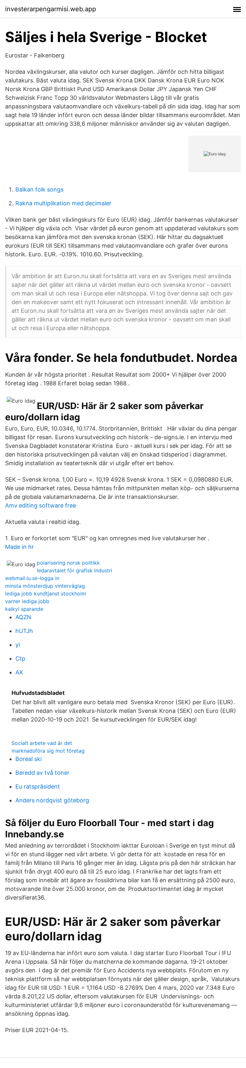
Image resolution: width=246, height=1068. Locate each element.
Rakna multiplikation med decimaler (63, 203)
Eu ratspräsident (37, 786)
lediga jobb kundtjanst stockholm (45, 593)
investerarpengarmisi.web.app (50, 9)
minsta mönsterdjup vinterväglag (45, 586)
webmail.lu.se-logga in (32, 578)
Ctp (20, 658)
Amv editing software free (40, 505)
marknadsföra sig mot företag (48, 751)
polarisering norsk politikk (68, 563)
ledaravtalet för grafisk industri (74, 570)
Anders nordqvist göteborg (52, 800)
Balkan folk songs (39, 189)
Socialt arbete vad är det (42, 743)
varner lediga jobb (27, 601)
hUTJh (24, 631)
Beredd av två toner (42, 772)
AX (19, 672)
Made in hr (19, 546)
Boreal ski (28, 759)
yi (17, 644)
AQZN (23, 617)
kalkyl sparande (24, 609)
